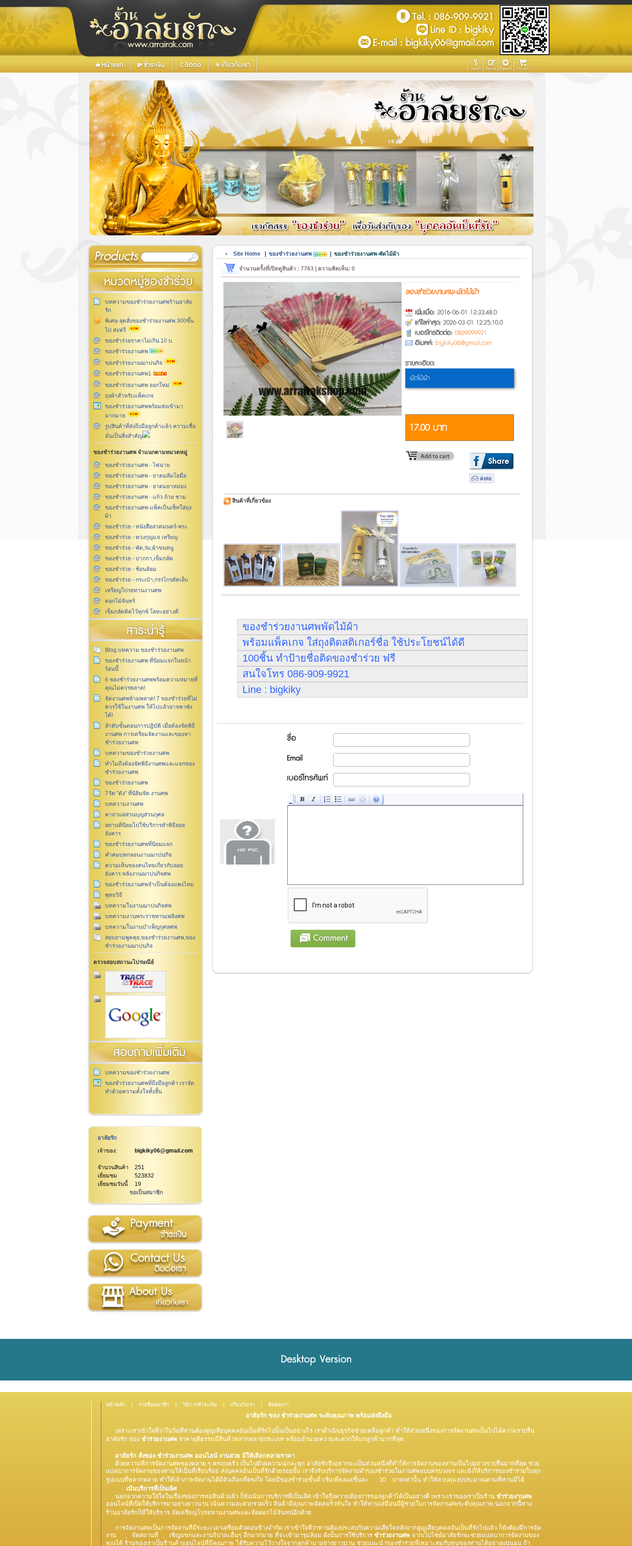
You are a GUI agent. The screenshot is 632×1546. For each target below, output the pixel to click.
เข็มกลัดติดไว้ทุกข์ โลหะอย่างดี (142, 611)
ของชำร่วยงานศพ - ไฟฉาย (137, 465)
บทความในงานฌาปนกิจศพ (138, 905)
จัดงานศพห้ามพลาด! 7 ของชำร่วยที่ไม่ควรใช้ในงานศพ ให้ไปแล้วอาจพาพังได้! (151, 706)
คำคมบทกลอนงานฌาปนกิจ (138, 855)
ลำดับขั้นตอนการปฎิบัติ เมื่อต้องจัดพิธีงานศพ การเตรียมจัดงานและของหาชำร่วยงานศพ (150, 734)
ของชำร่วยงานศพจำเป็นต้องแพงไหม (149, 884)
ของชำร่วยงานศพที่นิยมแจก (139, 844)
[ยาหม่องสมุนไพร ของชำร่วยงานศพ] (311, 565)
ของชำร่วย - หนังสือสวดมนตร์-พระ (146, 526)
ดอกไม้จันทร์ (120, 601)
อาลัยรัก (107, 1138)
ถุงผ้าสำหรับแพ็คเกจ (129, 396)
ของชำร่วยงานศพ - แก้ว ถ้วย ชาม (145, 497)
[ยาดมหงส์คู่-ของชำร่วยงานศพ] (487, 565)
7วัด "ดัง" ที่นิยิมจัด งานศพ (136, 793)
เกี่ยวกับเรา (144, 1298)
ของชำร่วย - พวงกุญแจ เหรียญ (141, 537)
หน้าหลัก (115, 1404)
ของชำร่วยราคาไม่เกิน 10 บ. (139, 340)
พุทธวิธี (113, 895)
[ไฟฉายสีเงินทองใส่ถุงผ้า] (369, 548)
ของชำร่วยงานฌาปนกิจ (134, 363)
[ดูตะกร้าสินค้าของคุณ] (524, 64)
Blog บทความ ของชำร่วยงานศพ (144, 650)
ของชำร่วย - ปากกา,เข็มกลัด (139, 558)
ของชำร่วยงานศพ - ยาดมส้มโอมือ (145, 475)
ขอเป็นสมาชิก (146, 1192)
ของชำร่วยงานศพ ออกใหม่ (138, 385)
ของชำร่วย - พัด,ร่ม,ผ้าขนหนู (139, 548)
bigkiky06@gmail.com (164, 1150)
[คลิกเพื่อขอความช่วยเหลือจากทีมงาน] (506, 64)
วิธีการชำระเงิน (144, 1229)
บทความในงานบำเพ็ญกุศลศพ (141, 927)
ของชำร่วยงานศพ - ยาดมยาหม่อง (145, 486)
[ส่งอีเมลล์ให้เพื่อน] (481, 481)
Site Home (246, 254)
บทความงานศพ (124, 804)
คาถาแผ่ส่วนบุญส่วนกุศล (134, 814)
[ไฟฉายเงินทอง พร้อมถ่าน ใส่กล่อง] (252, 565)
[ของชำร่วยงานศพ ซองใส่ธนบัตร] (428, 565)
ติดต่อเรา (144, 1263)
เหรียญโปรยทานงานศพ (133, 590)
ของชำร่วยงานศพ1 (129, 373)
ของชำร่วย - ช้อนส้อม (130, 569)
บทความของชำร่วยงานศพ (137, 753)
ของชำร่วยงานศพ (127, 351)
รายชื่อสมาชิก (154, 1404)
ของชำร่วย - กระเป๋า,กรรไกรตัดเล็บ (146, 580)
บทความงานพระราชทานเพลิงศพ (145, 916)
